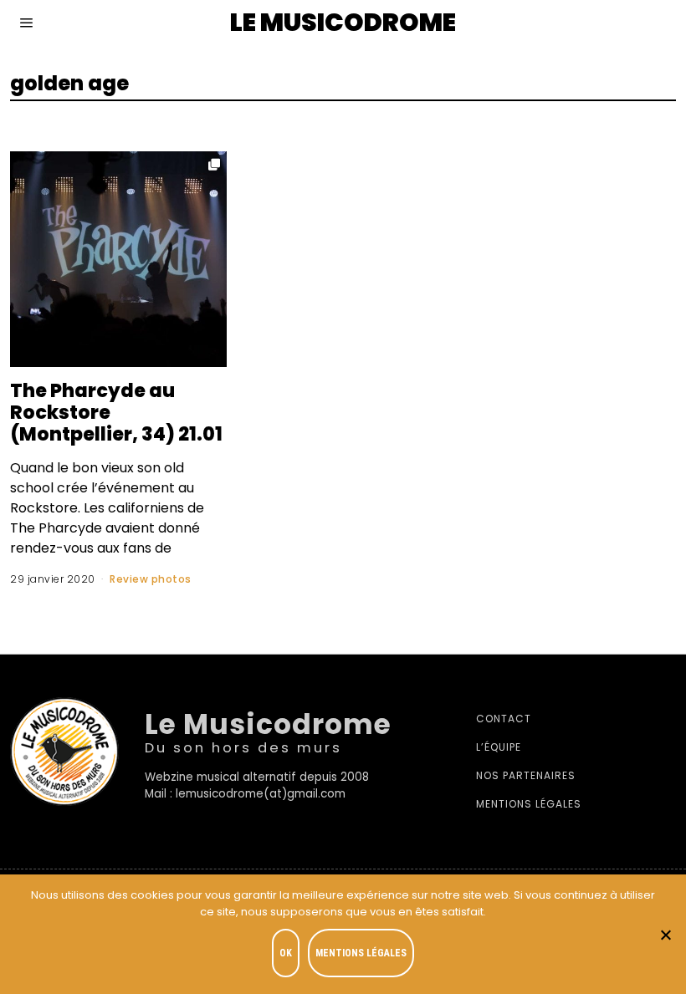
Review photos (151, 579)
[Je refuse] (665, 934)
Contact (503, 718)
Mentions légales (528, 804)
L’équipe (498, 747)
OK (285, 953)
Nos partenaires (526, 775)
